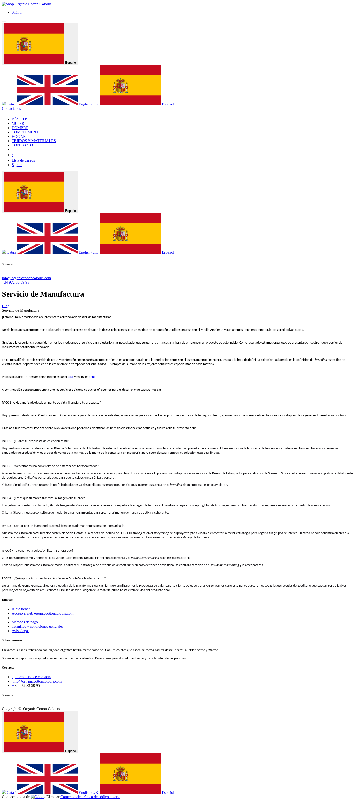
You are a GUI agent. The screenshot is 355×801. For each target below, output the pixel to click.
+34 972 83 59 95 (15, 282)
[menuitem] (20, 119)
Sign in (17, 12)
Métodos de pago (25, 622)
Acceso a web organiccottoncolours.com (42, 613)
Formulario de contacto (33, 677)
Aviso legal (20, 631)
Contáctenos (11, 108)
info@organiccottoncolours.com (26, 278)
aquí (70, 377)
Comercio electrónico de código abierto (90, 797)
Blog (5, 306)
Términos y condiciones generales (37, 626)
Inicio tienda (21, 609)
